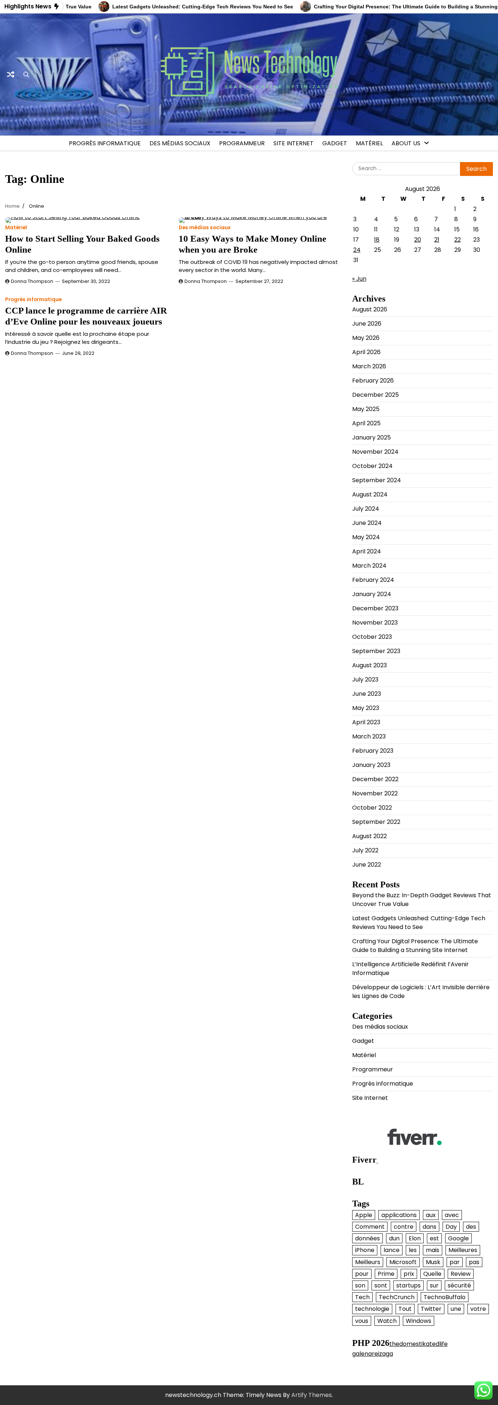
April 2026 (366, 352)
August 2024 (370, 494)
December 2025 (375, 395)
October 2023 (372, 637)
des (471, 1226)
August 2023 (369, 665)
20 (417, 239)
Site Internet (293, 143)
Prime (386, 1274)
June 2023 (366, 694)
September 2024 (376, 480)
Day (451, 1226)
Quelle (432, 1274)
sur (434, 1285)
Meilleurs (367, 1262)
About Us (406, 143)
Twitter (431, 1309)
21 (436, 239)
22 (457, 239)
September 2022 (376, 822)
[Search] (26, 74)
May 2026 (366, 338)
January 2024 (371, 594)
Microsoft (403, 1262)
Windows (418, 1321)
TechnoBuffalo (445, 1297)
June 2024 (367, 523)
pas (474, 1262)
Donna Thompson (32, 281)
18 (377, 239)
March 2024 (369, 565)
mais (432, 1250)
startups (408, 1285)
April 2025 (366, 423)
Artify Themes (311, 1395)
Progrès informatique (105, 143)
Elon (415, 1238)
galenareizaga (372, 1354)
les (413, 1250)
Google (458, 1238)
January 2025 (371, 437)
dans (429, 1226)
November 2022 (375, 793)
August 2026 (369, 309)
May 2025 (366, 409)
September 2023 (376, 651)
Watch (387, 1321)
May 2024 (366, 537)
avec (452, 1215)
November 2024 (375, 452)
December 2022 (375, 779)
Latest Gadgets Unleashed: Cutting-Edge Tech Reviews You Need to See (179, 6)
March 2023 (369, 736)
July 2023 (365, 679)
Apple (363, 1215)
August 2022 (369, 836)
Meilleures (462, 1250)
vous (361, 1321)
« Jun (359, 279)
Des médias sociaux (179, 143)
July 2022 (365, 850)
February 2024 (373, 580)
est (434, 1238)
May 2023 (365, 708)
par (455, 1262)
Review (461, 1274)
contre (403, 1226)
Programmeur (242, 143)
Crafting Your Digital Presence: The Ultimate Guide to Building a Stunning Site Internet (415, 945)
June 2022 (366, 864)
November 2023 (375, 622)
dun (394, 1238)
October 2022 (372, 807)
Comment (370, 1226)
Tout (405, 1309)
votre (478, 1309)
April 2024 (366, 551)
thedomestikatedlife (418, 1344)
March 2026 (369, 366)
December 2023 (375, 608)
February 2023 (372, 750)
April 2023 (366, 722)
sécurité (459, 1285)
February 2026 (373, 380)
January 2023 (371, 765)
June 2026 (366, 323)
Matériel (369, 143)
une (456, 1309)
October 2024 (372, 466)
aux (431, 1215)
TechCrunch (397, 1297)
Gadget (334, 143)
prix (409, 1274)
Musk (433, 1262)
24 (357, 250)
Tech (362, 1297)
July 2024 (365, 508)
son (360, 1285)
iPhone (364, 1250)
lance (392, 1250)
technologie (372, 1309)
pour (362, 1274)
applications (399, 1215)
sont (380, 1285)
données (367, 1238)
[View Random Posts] (10, 74)
